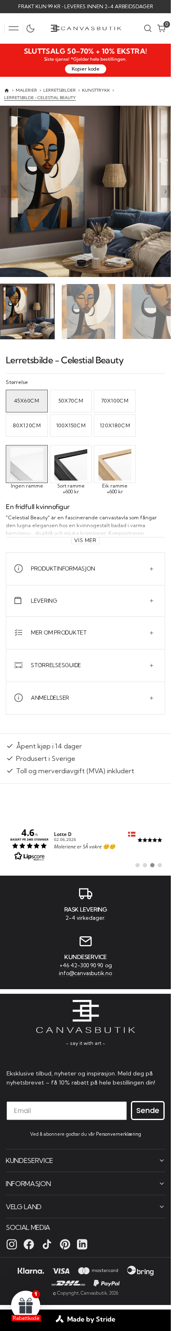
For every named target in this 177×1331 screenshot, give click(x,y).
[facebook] (29, 1244)
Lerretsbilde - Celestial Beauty (40, 97)
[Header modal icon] (14, 28)
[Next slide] (165, 191)
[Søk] (148, 28)
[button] (13, 28)
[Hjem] (6, 90)
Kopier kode (86, 69)
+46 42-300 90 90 (82, 964)
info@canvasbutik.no (85, 972)
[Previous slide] (5, 191)
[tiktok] (47, 1244)
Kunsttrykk (96, 90)
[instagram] (12, 1244)
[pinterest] (65, 1244)
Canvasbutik (94, 1292)
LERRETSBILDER (59, 90)
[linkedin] (82, 1244)
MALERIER (26, 90)
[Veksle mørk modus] (32, 28)
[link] (85, 843)
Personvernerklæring (118, 1134)
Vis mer (85, 538)
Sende (147, 1110)
